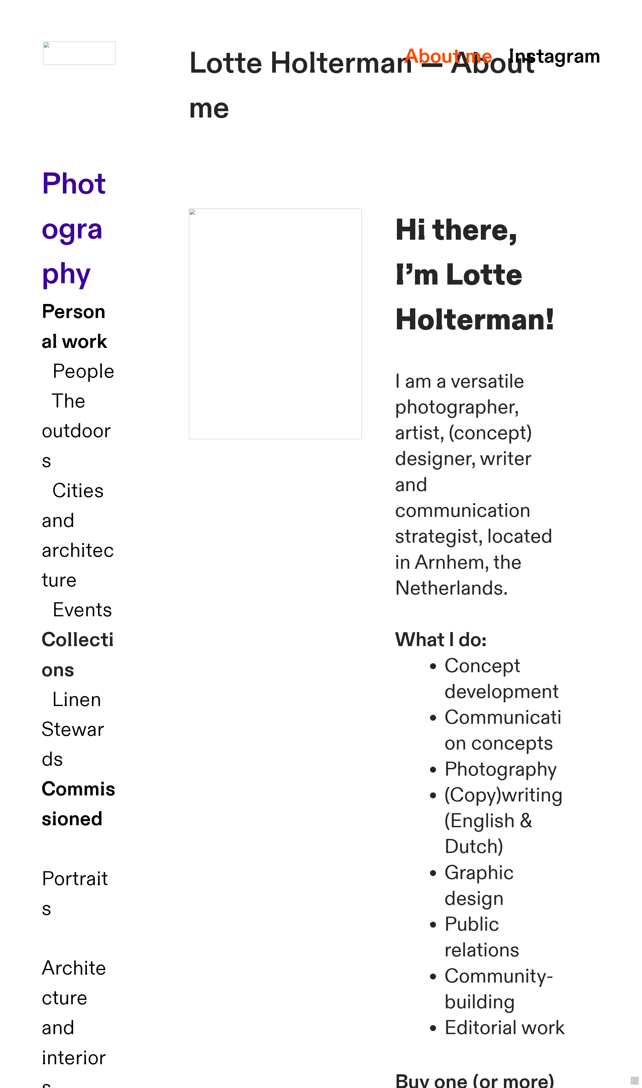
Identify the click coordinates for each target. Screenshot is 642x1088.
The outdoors (76, 431)
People (83, 371)
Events (82, 610)
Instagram (555, 56)
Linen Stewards (72, 730)
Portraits (74, 879)
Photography (73, 229)
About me (448, 56)
